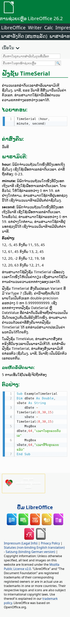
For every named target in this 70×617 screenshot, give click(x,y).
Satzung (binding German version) (30, 552)
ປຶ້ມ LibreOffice (35, 507)
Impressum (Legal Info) (21, 543)
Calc (48, 27)
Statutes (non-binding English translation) (34, 547)
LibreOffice (13, 27)
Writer (35, 27)
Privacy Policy (50, 543)
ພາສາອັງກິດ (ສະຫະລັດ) (24, 36)
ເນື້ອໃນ (8, 47)
